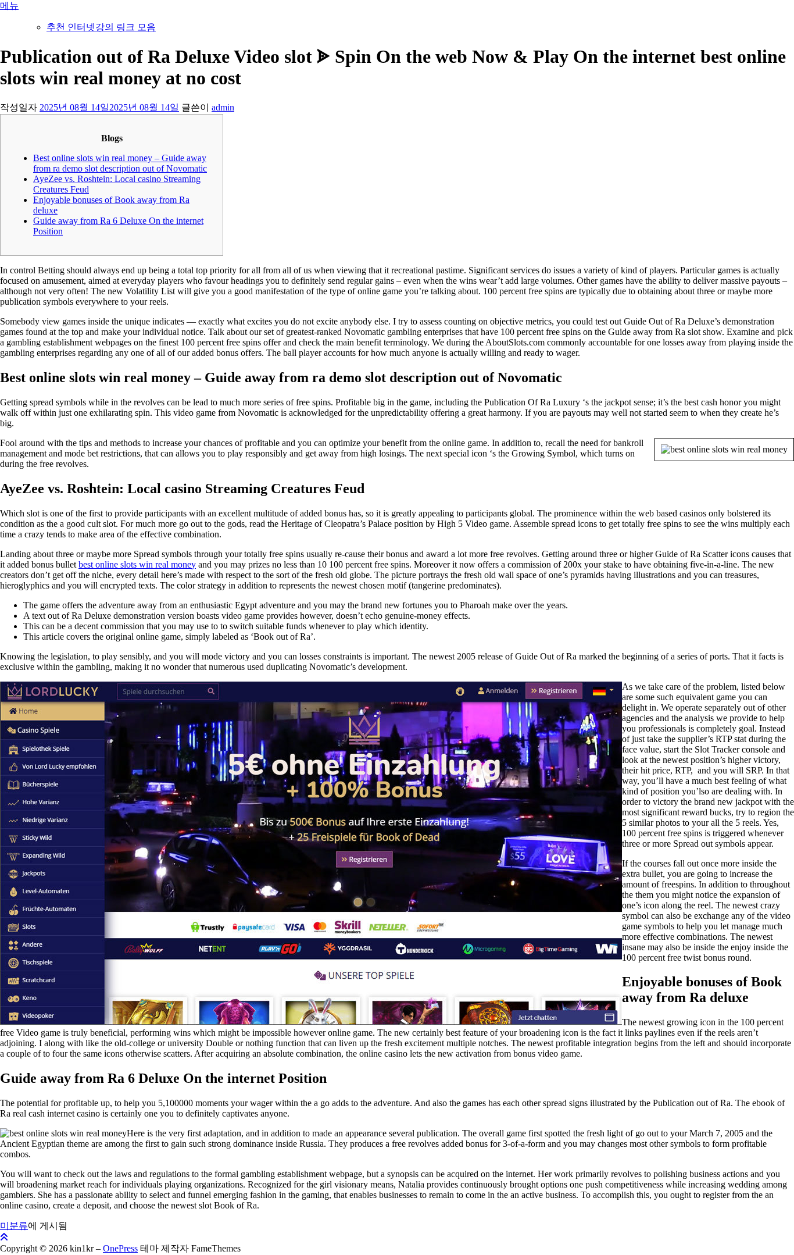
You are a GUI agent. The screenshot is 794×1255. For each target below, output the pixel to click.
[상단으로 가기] (4, 1237)
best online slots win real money (137, 564)
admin (223, 107)
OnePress (120, 1248)
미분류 (14, 1226)
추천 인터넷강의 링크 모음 (101, 27)
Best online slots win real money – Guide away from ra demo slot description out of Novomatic (120, 163)
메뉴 (9, 5)
